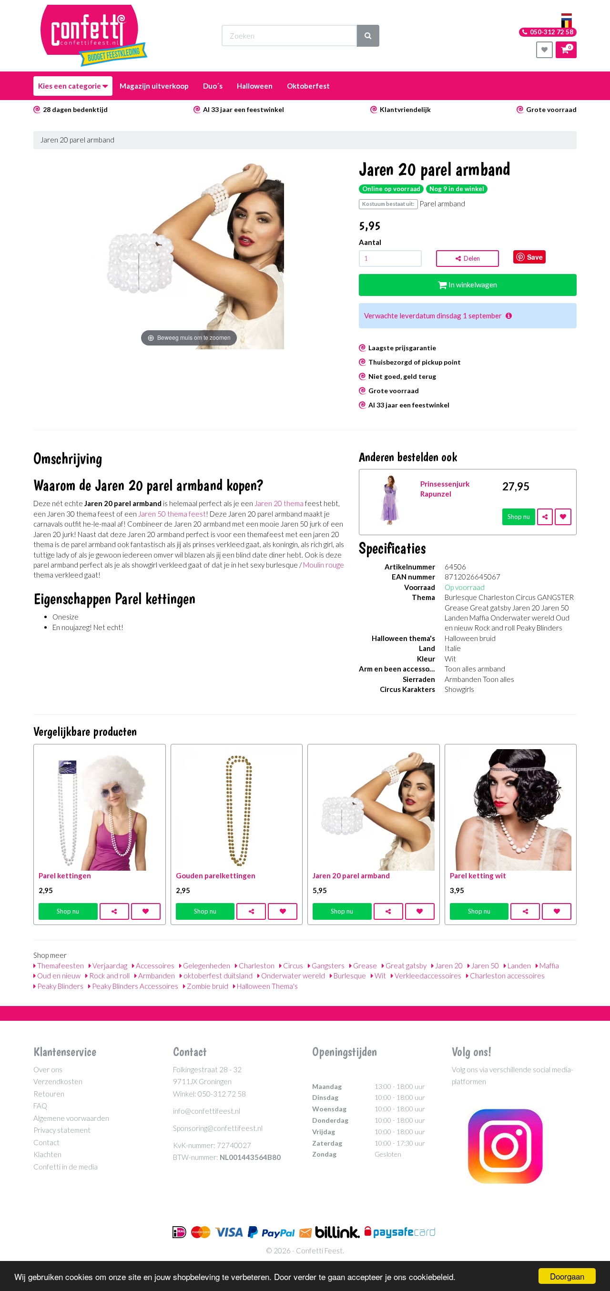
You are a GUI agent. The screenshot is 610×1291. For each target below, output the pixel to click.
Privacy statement (62, 1130)
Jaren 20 (448, 965)
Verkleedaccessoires (427, 975)
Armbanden (156, 975)
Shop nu (519, 516)
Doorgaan (567, 1276)
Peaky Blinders (59, 986)
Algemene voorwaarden (71, 1118)
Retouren (48, 1093)
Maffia (548, 965)
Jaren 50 (484, 965)
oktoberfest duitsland (217, 975)
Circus (292, 965)
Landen (518, 965)
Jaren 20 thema (279, 503)
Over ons (47, 1069)
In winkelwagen (472, 284)
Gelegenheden (206, 965)
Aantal (370, 242)
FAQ (40, 1105)
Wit (379, 975)
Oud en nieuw (58, 975)
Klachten (47, 1154)
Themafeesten (60, 965)
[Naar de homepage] (94, 35)
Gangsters (327, 965)
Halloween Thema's (266, 986)
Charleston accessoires (506, 975)
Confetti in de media (65, 1166)
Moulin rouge (323, 564)
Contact (46, 1142)
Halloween (255, 85)
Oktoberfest (308, 85)
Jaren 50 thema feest (172, 513)
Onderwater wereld (292, 975)
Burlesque (349, 975)
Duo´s (213, 85)
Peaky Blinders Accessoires (134, 986)
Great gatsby (405, 965)
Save (535, 257)
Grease (364, 965)
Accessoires (154, 965)
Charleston (255, 965)
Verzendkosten (57, 1081)
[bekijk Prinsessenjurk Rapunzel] (390, 499)
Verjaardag (109, 965)
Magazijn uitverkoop (154, 85)
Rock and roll (109, 975)
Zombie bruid (206, 986)
